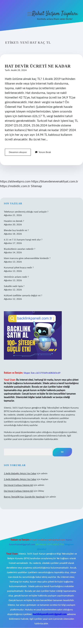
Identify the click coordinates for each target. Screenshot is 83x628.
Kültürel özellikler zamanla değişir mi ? (23, 295)
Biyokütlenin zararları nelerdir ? (19, 249)
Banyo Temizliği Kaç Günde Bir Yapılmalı (24, 497)
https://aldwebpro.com (15, 181)
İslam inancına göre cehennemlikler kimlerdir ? (27, 258)
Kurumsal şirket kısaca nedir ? (19, 267)
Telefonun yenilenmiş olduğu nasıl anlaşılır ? (26, 212)
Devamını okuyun (20, 153)
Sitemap (36, 186)
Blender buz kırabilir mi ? (16, 230)
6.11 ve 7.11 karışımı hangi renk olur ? (23, 239)
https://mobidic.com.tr (15, 186)
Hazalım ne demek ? (14, 221)
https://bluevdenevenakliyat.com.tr (54, 181)
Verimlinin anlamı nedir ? (16, 277)
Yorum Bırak (45, 152)
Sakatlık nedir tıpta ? (14, 286)
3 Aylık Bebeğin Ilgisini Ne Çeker (20, 473)
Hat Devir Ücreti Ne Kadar (38, 66)
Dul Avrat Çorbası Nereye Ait (18, 485)
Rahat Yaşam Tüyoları (55, 14)
